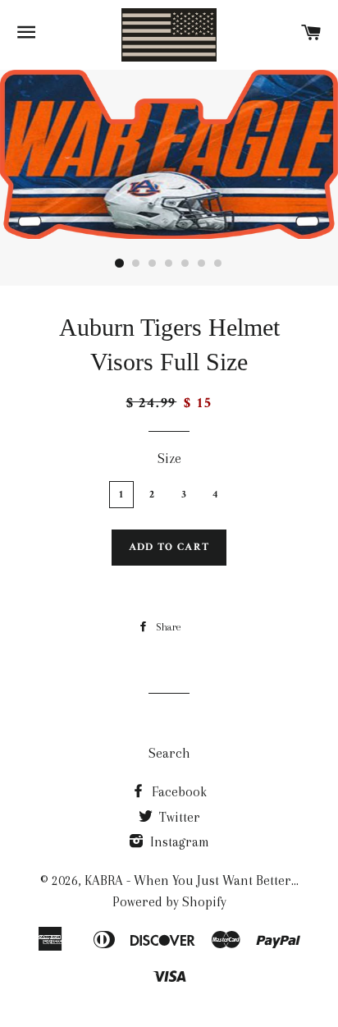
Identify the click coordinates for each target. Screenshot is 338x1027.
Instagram (178, 842)
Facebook (177, 792)
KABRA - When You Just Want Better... (191, 880)
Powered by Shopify (169, 902)
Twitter (178, 817)
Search (169, 753)
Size (169, 458)
